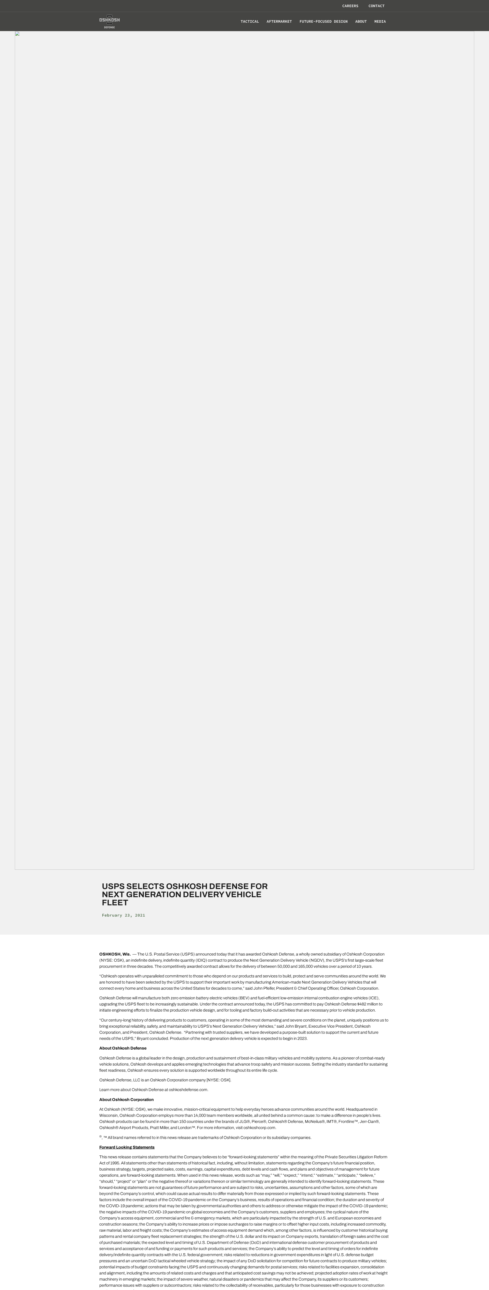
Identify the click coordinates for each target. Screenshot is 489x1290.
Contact (377, 5)
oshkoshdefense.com (188, 1089)
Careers (350, 5)
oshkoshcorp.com (259, 1127)
